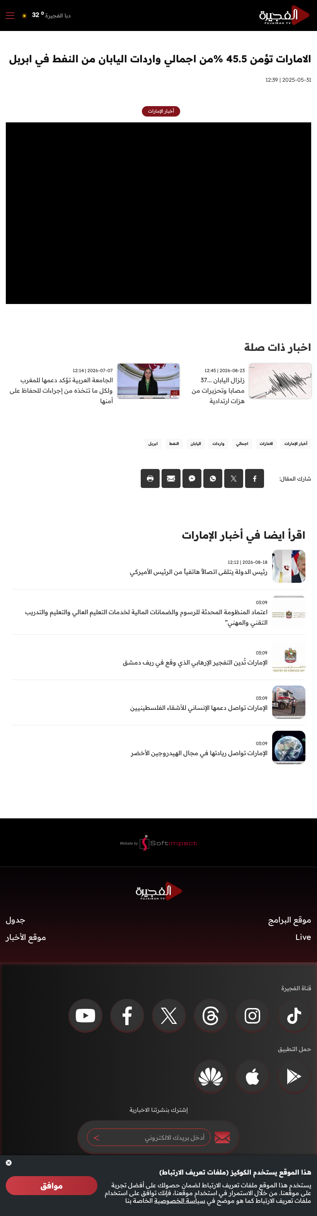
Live (303, 937)
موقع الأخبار (26, 937)
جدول (16, 919)
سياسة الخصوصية (179, 1200)
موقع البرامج (289, 919)
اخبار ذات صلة (277, 347)
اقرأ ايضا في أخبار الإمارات (243, 535)
